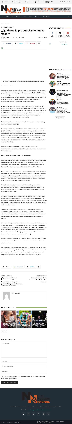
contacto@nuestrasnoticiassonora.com (39, 410)
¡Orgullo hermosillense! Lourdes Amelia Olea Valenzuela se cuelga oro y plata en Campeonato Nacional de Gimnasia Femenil (11, 282)
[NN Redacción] (2, 38)
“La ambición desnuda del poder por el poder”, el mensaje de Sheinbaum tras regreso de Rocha (9, 325)
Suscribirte (67, 32)
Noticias (7, 23)
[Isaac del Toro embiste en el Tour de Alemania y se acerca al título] (23, 319)
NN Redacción (10, 37)
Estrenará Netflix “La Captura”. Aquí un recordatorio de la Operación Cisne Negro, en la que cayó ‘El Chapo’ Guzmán (39, 324)
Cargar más (59, 118)
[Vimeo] (67, 2)
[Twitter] (65, 2)
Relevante (10, 27)
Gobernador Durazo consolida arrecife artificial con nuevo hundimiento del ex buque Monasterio (63, 111)
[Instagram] (62, 2)
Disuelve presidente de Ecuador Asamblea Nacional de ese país (36, 280)
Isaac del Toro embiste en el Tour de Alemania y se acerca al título (24, 326)
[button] (68, 17)
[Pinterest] (38, 414)
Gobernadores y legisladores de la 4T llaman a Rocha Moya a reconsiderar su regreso (63, 102)
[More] (39, 43)
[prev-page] (2, 331)
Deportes (24, 322)
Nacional (8, 321)
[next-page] (5, 331)
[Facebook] (60, 2)
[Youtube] (69, 2)
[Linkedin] (33, 414)
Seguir (60, 32)
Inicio (2, 23)
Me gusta (52, 32)
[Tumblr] (43, 414)
